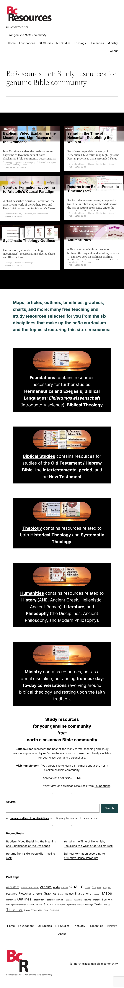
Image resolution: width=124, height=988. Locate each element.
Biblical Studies (39, 456)
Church (87, 887)
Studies (48, 904)
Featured (11, 893)
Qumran (60, 899)
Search (11, 801)
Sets (8, 905)
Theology (8, 162)
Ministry (16, 164)
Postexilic (50, 899)
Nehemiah (11, 899)
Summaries (60, 904)
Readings (68, 900)
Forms (39, 893)
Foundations (87, 262)
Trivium (27, 910)
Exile (104, 887)
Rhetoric (96, 899)
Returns (87, 899)
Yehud (46, 910)
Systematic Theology (24, 162)
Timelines (14, 909)
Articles (46, 887)
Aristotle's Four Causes (30, 887)
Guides (69, 893)
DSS (94, 887)
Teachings (89, 905)
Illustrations (83, 893)
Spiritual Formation (18, 905)
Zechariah (101, 164)
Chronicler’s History (77, 164)
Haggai (91, 164)
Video (34, 910)
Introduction (74, 262)
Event (99, 887)
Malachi (112, 164)
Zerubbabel (54, 910)
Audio (56, 887)
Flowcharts (26, 893)
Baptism (64, 887)
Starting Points (34, 904)
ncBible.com (31, 765)
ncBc (25, 164)
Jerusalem (96, 894)
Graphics (50, 893)
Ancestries (12, 887)
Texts (98, 904)
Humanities (32, 593)
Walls (40, 910)
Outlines (24, 899)
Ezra (109, 887)
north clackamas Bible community (96, 963)
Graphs (61, 894)
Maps (107, 893)
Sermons (107, 899)
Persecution (38, 899)
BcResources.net (17, 27)
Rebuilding (78, 900)
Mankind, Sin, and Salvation (36, 213)
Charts (76, 886)
